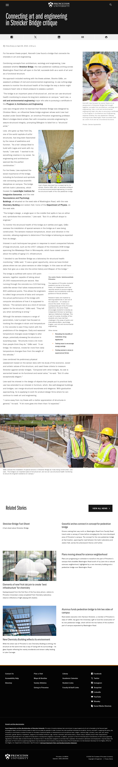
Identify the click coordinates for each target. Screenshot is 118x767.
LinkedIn (97, 692)
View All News (100, 508)
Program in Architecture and (24, 104)
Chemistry (11, 205)
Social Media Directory (102, 706)
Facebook (98, 673)
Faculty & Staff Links (70, 687)
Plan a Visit (38, 673)
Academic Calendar (70, 678)
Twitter (96, 678)
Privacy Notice (109, 759)
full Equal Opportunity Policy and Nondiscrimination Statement (58, 743)
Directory (8, 683)
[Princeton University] (16, 757)
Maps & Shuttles (40, 678)
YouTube (97, 697)
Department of (57, 205)
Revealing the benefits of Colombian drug (63, 337)
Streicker (26, 66)
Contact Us (9, 673)
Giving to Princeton (41, 687)
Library (65, 673)
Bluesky (97, 701)
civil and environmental (19, 100)
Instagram (98, 683)
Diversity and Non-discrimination (14, 724)
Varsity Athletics (40, 683)
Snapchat (98, 687)
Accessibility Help (12, 678)
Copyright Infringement (95, 759)
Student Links (67, 683)
